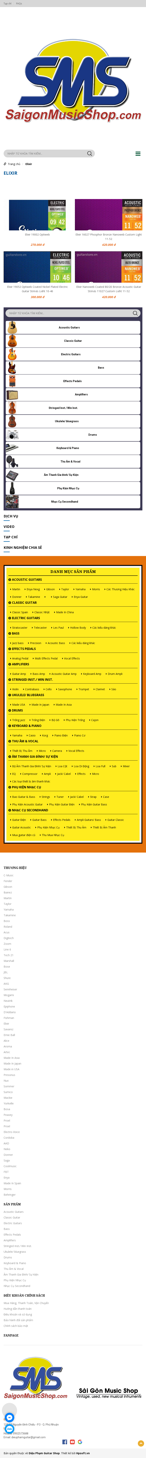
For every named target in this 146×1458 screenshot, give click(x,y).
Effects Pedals (24, 649)
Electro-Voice (12, 1132)
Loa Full (100, 766)
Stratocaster (19, 627)
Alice (6, 1040)
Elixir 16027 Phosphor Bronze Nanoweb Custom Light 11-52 (108, 236)
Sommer (9, 1086)
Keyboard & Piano (26, 726)
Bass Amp (39, 674)
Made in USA (11, 1069)
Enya (7, 1177)
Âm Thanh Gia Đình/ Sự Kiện (35, 756)
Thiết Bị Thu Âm (22, 751)
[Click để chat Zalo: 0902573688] (9, 1429)
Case (106, 797)
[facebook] (64, 1442)
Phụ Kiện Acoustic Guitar (27, 804)
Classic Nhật (42, 612)
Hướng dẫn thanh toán (18, 1308)
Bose (7, 966)
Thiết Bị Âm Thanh (104, 827)
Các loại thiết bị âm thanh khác (31, 781)
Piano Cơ (79, 735)
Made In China (65, 612)
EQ (14, 774)
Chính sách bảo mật (16, 1326)
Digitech (9, 938)
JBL (6, 972)
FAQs (19, 3)
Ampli (47, 774)
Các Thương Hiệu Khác (120, 589)
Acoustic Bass (56, 643)
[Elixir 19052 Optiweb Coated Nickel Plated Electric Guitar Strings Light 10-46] (37, 267)
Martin (16, 589)
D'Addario (10, 1012)
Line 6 (7, 949)
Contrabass (32, 689)
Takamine (34, 597)
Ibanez (8, 892)
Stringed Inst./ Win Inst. (32, 679)
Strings (46, 797)
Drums (17, 710)
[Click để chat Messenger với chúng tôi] (9, 1417)
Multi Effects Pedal (46, 658)
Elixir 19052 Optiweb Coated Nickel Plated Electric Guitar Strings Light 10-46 (37, 288)
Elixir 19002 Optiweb (37, 234)
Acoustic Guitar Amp (64, 674)
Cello (49, 689)
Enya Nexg (33, 589)
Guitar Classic (115, 820)
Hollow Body (78, 627)
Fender (8, 881)
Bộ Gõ (55, 720)
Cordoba (9, 1137)
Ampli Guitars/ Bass (89, 820)
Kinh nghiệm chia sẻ (23, 547)
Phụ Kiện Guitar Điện (62, 804)
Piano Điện (61, 735)
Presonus (9, 1075)
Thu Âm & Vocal (25, 741)
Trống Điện (38, 720)
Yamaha (80, 589)
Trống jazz (18, 720)
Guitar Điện (19, 820)
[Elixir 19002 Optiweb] (37, 214)
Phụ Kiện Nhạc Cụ (26, 787)
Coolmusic (10, 1166)
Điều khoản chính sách (24, 1295)
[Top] (141, 1443)
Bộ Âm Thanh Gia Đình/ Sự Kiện (31, 766)
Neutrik (8, 1001)
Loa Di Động (81, 766)
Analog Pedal (20, 658)
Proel (7, 1120)
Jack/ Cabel (64, 774)
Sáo (113, 689)
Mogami (9, 995)
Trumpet (84, 689)
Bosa (7, 1109)
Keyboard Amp (92, 674)
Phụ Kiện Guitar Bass (94, 804)
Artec (7, 1052)
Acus (7, 932)
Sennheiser (10, 989)
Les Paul (58, 627)
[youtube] (72, 1442)
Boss (7, 921)
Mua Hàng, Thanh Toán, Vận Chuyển (26, 1303)
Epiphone (9, 1006)
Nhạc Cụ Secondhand (30, 810)
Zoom (7, 944)
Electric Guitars (26, 618)
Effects (81, 774)
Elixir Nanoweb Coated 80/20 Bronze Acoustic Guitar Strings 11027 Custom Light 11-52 (108, 288)
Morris (96, 589)
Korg (45, 735)
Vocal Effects (72, 658)
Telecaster (40, 627)
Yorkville (9, 1103)
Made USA (18, 704)
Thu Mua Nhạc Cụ (53, 835)
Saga (7, 1160)
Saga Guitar (60, 597)
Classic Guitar (24, 602)
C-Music (8, 875)
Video (9, 526)
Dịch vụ (11, 516)
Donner (16, 597)
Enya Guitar (81, 597)
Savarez (8, 1029)
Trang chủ (14, 164)
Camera (57, 751)
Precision (35, 643)
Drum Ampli (115, 674)
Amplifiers (20, 664)
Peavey (8, 1115)
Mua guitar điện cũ (23, 835)
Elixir (28, 164)
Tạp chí (7, 3)
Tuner (60, 797)
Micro (42, 751)
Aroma (8, 1046)
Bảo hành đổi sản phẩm (18, 1320)
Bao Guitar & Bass (23, 797)
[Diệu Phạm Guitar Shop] (73, 79)
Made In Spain (12, 1183)
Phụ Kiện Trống (75, 720)
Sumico (8, 1092)
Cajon (94, 720)
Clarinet (100, 689)
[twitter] (80, 1442)
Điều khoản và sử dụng (18, 1314)
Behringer (10, 1194)
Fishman (9, 1018)
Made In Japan (40, 704)
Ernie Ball (9, 1035)
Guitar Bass (39, 820)
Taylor (65, 589)
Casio (32, 735)
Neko (7, 1149)
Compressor (29, 774)
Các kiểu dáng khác (104, 627)
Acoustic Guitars (27, 579)
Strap (93, 797)
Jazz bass (18, 643)
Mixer (126, 766)
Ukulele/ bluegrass (28, 695)
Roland (8, 926)
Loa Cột (62, 766)
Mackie (8, 1097)
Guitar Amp (19, 674)
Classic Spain (20, 612)
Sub (114, 766)
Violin (15, 689)
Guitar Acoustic (21, 827)
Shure (7, 978)
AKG (6, 983)
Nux (6, 1080)
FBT (6, 1172)
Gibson (50, 589)
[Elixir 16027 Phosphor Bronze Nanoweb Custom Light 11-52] (108, 214)
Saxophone (65, 689)
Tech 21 (8, 955)
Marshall (9, 961)
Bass (15, 633)
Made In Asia (64, 704)
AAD (6, 1143)
